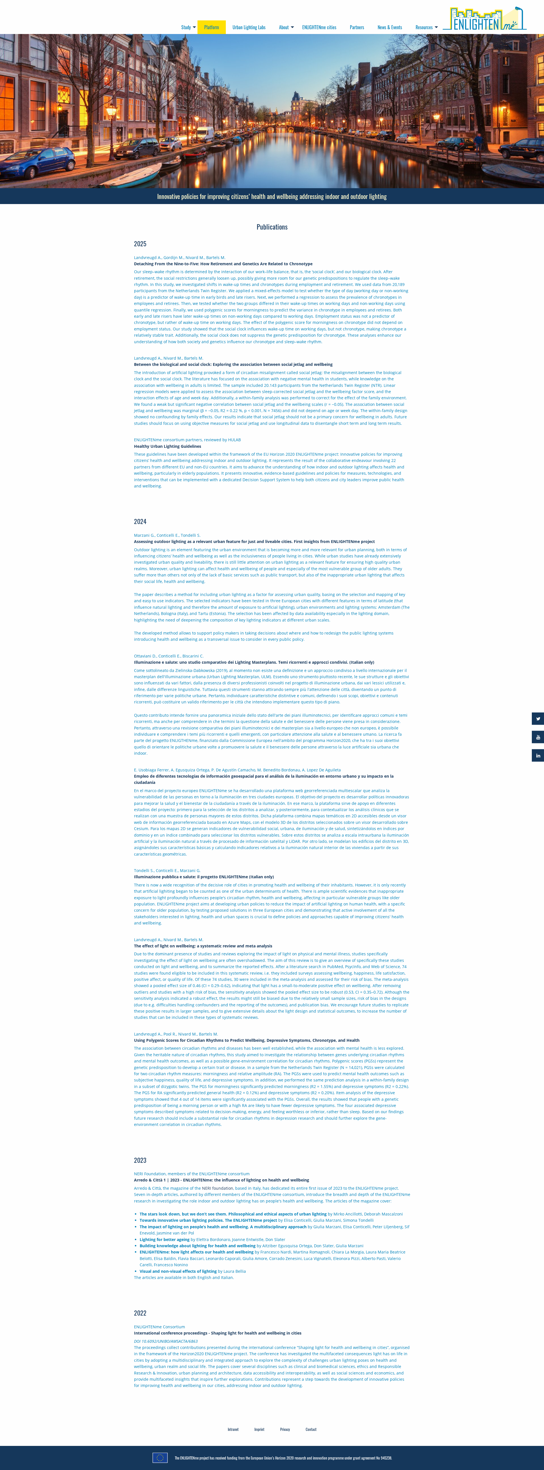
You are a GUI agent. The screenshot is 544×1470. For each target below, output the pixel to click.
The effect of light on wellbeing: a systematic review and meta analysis (203, 946)
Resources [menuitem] (424, 27)
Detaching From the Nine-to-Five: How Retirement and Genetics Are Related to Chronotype (223, 263)
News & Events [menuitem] (390, 27)
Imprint (259, 1429)
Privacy (285, 1429)
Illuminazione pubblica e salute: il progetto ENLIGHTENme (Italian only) (204, 876)
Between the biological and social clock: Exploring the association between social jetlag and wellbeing (233, 364)
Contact (311, 1429)
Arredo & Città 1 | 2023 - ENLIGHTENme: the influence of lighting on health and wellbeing (221, 1180)
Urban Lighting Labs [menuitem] (249, 27)
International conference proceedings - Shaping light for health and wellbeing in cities (217, 1333)
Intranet (233, 1429)
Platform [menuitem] (211, 27)
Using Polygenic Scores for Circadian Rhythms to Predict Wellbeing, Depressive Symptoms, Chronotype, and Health (247, 1040)
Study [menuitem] (186, 27)
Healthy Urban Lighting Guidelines (167, 446)
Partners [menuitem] (357, 27)
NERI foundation (217, 1188)
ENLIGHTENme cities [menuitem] (319, 27)
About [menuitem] (284, 27)
